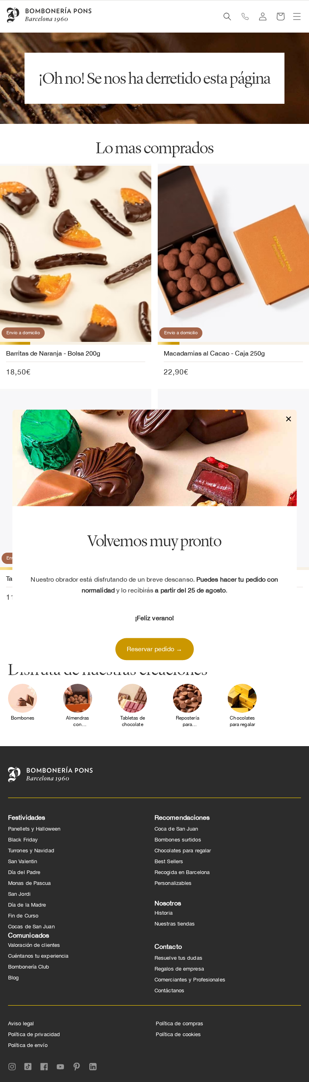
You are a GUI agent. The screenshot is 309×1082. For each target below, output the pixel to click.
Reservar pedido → (155, 649)
